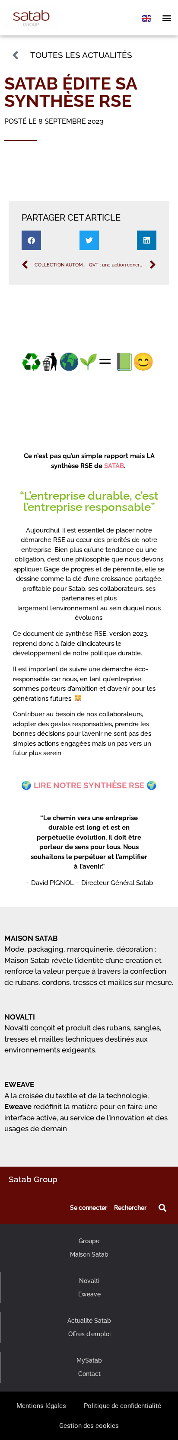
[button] (166, 18)
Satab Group (33, 1179)
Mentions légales (41, 1406)
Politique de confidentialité (122, 1406)
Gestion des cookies (89, 1426)
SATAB (114, 466)
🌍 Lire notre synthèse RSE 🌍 (89, 785)
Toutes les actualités (81, 55)
